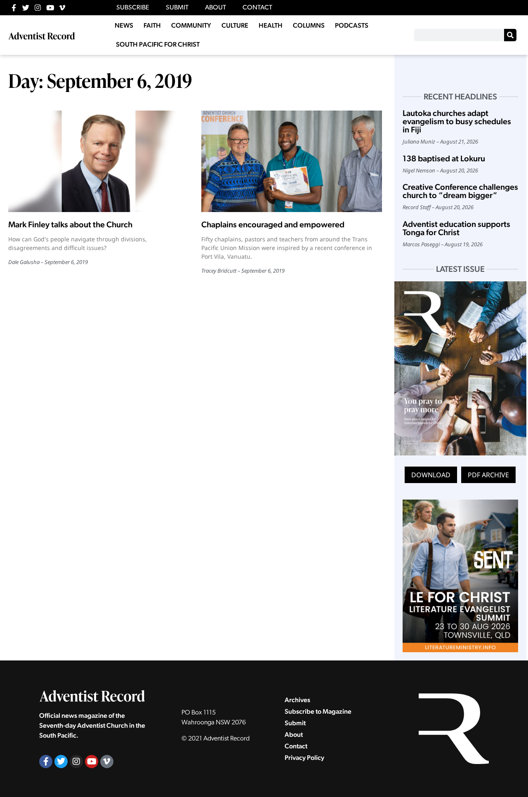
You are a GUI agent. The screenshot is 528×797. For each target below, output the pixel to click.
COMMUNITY (191, 25)
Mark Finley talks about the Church (70, 224)
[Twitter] (25, 7)
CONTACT (257, 8)
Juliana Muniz (419, 141)
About (294, 734)
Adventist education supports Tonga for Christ (456, 228)
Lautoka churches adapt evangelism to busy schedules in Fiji (457, 121)
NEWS (124, 25)
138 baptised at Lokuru (444, 158)
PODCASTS (351, 25)
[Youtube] (50, 7)
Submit (295, 723)
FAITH (152, 25)
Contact (296, 746)
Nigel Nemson (419, 170)
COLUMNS (309, 25)
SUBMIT (177, 8)
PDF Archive (488, 474)
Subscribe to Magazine (318, 711)
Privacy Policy (304, 758)
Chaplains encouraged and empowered (272, 224)
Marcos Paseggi (421, 244)
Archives (297, 700)
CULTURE (235, 25)
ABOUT (215, 8)
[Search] (510, 35)
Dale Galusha (24, 262)
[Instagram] (37, 7)
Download (430, 474)
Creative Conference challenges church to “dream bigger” (460, 191)
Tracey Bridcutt (218, 270)
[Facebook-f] (13, 7)
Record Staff (417, 207)
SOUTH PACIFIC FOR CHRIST (158, 44)
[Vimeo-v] (62, 7)
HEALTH (271, 25)
